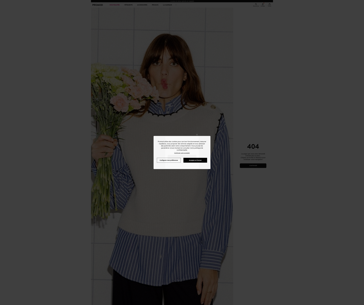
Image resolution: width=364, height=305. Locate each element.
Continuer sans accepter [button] (182, 153)
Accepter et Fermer (195, 160)
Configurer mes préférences (169, 160)
